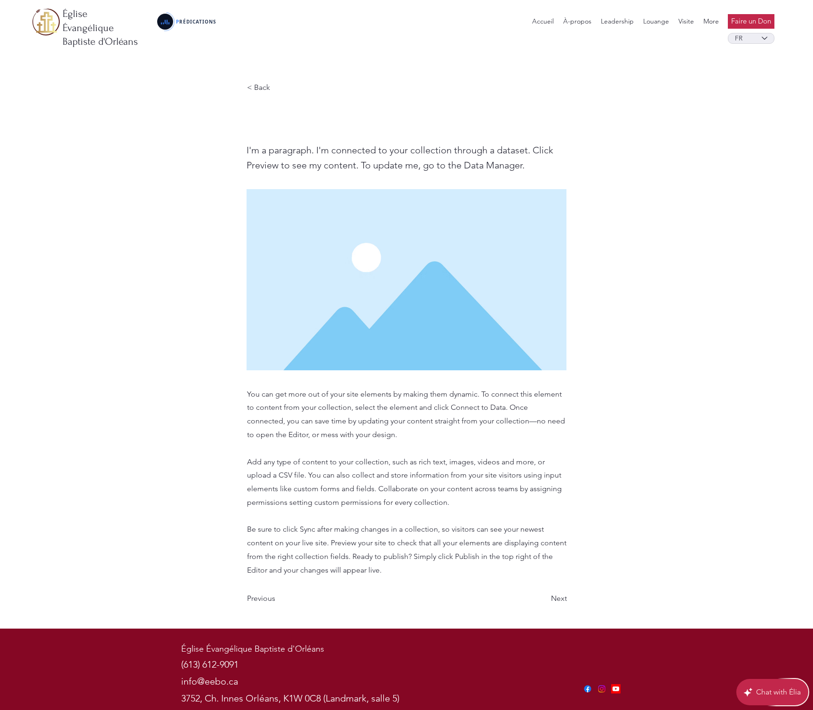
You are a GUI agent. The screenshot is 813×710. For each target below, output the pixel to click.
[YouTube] (616, 689)
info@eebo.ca (209, 681)
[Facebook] (587, 689)
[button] (617, 21)
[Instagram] (601, 689)
